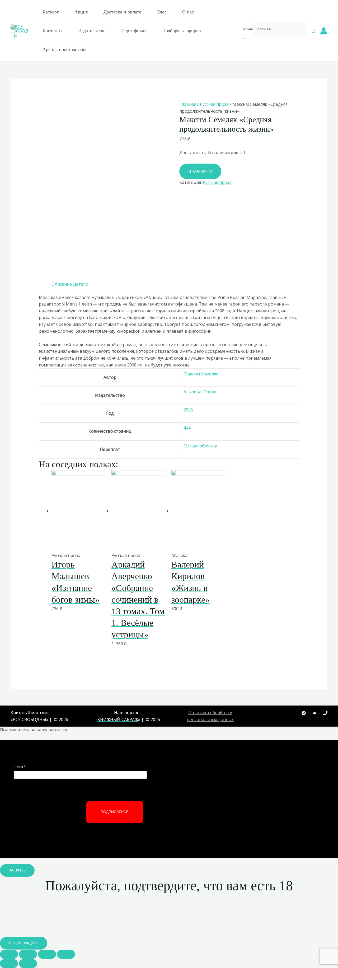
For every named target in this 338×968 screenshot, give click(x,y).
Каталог (51, 12)
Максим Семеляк (201, 374)
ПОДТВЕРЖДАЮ (23, 943)
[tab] (61, 284)
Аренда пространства (64, 49)
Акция (81, 12)
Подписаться (115, 812)
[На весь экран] (47, 954)
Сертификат (133, 30)
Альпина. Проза (200, 392)
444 (187, 428)
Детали (80, 284)
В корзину (200, 171)
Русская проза (214, 104)
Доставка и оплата (122, 12)
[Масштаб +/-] (66, 954)
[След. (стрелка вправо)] (28, 963)
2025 (188, 410)
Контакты (52, 30)
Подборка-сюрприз (181, 30)
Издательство (92, 30)
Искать (247, 29)
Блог (161, 12)
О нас (188, 12)
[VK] (314, 713)
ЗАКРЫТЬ (17, 870)
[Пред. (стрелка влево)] (9, 963)
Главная (187, 104)
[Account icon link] (323, 31)
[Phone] (325, 713)
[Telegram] (304, 713)
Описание (61, 284)
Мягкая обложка (200, 446)
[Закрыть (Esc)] (9, 954)
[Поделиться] (28, 954)
